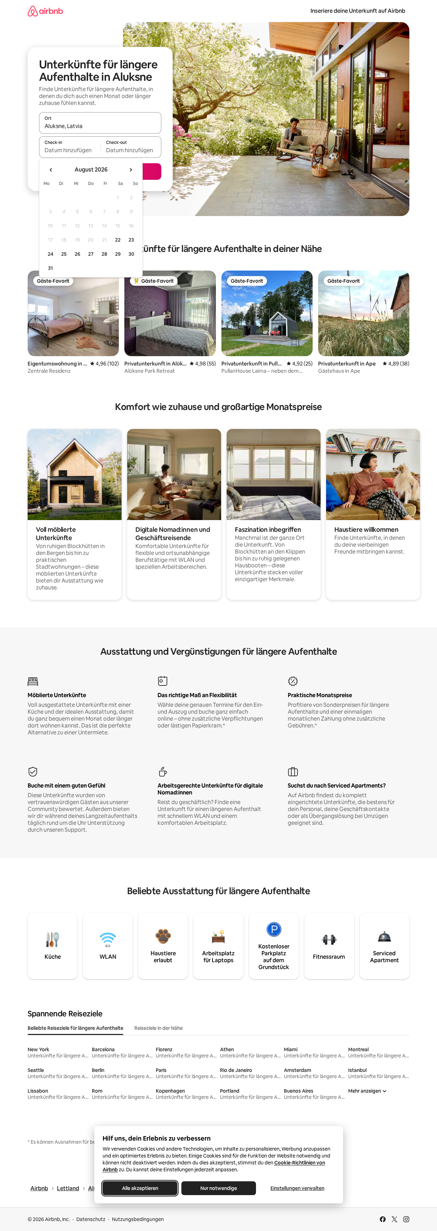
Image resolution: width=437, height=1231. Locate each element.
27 (91, 254)
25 (64, 254)
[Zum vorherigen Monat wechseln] (51, 170)
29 (118, 254)
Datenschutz (90, 1219)
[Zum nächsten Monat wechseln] (131, 170)
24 (50, 254)
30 (131, 254)
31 (50, 268)
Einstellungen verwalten (297, 1188)
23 (131, 240)
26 (77, 254)
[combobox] (100, 126)
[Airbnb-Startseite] (45, 11)
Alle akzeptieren (140, 1188)
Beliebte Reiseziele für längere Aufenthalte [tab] (75, 1028)
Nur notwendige (218, 1188)
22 (118, 240)
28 (104, 254)
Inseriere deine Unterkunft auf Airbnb (358, 10)
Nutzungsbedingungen (138, 1219)
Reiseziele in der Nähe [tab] (158, 1028)
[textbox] (70, 150)
